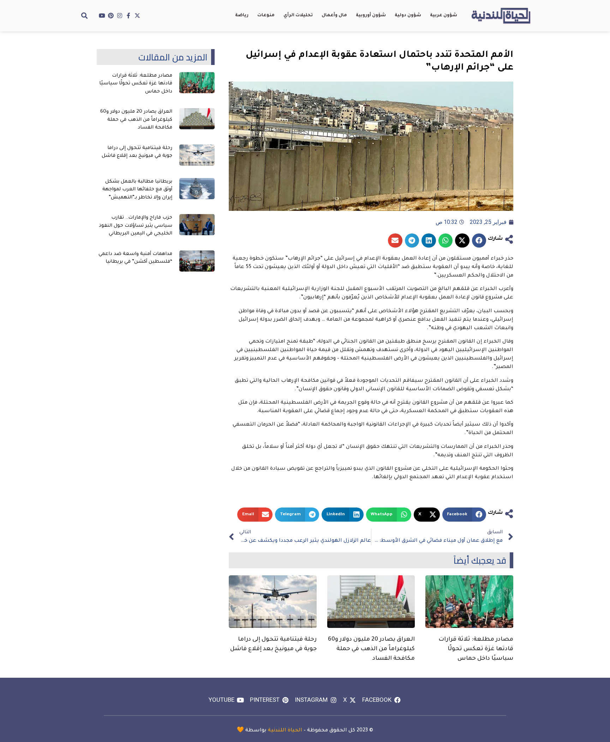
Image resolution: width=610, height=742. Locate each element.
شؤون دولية (408, 15)
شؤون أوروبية (371, 15)
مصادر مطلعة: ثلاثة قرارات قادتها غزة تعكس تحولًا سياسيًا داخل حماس (475, 649)
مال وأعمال (334, 15)
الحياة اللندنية (285, 731)
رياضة (242, 15)
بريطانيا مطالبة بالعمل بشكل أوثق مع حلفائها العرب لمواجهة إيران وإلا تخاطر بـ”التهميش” (137, 189)
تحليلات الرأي (298, 15)
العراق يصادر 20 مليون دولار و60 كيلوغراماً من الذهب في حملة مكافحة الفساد (371, 649)
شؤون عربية (443, 15)
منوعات (266, 15)
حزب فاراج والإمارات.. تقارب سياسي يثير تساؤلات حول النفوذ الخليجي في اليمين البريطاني (135, 225)
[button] (84, 15)
